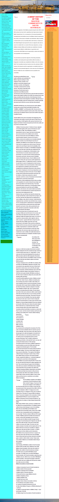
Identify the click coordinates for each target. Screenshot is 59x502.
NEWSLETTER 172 (50, 95)
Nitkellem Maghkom (5, 127)
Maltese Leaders (5, 70)
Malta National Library (6, 56)
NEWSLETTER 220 (50, 47)
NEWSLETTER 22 (50, 244)
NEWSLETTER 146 (50, 120)
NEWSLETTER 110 (50, 156)
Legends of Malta (5, 61)
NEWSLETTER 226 (50, 41)
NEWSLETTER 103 (50, 164)
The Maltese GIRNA (5, 110)
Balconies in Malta (5, 201)
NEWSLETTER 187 (50, 80)
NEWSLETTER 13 (50, 252)
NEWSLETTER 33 (50, 233)
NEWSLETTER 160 (50, 107)
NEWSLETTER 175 (50, 92)
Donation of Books (5, 155)
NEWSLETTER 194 (50, 73)
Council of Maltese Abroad (7, 204)
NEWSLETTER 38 (50, 228)
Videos (3, 173)
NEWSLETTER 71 (50, 196)
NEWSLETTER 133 (50, 134)
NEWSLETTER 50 (50, 217)
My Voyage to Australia (6, 68)
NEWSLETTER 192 (50, 75)
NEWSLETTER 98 (50, 169)
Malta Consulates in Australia (5, 177)
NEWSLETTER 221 (50, 46)
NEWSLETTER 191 (50, 76)
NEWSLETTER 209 (50, 58)
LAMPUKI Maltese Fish (6, 99)
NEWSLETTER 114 (50, 152)
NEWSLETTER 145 (50, 121)
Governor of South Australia (5, 227)
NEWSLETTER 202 (50, 65)
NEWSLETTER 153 (50, 114)
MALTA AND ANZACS (5, 236)
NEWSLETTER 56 (50, 212)
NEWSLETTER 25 (50, 241)
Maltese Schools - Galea (6, 21)
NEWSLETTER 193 (50, 74)
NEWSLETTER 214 (50, 53)
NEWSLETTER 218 (50, 49)
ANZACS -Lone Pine (5, 80)
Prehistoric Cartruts (5, 119)
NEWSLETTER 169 (50, 98)
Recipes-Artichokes (5, 111)
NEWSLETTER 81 (50, 187)
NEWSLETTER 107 (50, 159)
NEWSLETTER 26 (50, 240)
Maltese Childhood (5, 117)
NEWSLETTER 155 (50, 112)
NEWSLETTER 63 (50, 205)
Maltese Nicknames (5, 152)
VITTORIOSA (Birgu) (5, 185)
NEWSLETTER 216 (50, 51)
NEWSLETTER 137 (50, 130)
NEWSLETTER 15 (50, 250)
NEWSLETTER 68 (50, 200)
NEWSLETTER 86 (50, 182)
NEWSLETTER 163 (50, 104)
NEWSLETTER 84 (50, 184)
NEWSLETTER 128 (50, 139)
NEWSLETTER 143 (50, 123)
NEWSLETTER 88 (50, 179)
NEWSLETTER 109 (50, 157)
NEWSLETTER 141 (50, 125)
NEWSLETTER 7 (49, 258)
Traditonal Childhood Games (6, 41)
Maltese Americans (5, 85)
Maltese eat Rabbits (5, 164)
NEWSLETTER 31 (50, 235)
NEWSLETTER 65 (50, 203)
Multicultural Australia (6, 122)
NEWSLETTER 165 (50, 102)
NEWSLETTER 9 (49, 256)
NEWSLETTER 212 (50, 55)
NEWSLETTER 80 (50, 188)
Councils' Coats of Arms (6, 73)
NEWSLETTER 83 (50, 185)
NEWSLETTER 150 (50, 117)
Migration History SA (6, 138)
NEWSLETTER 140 (50, 126)
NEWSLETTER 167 (50, 100)
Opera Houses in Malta (6, 141)
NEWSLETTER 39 (50, 227)
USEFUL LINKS (4, 14)
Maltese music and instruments (5, 47)
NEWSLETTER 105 (50, 162)
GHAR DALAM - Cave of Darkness (6, 183)
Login (33, 500)
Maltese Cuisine (5, 102)
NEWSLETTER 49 (50, 218)
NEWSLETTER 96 (50, 171)
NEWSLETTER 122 (50, 144)
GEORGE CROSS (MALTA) (6, 88)
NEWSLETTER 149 (50, 118)
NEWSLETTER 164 (50, 103)
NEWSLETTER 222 (50, 45)
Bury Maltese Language (6, 18)
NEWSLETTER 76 (50, 192)
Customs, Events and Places (6, 63)
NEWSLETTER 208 (50, 59)
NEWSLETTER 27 (50, 239)
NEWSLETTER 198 (50, 69)
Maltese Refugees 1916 (6, 59)
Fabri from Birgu (5, 91)
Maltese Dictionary (5, 24)
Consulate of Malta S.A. (6, 135)
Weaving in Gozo (5, 200)
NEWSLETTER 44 (50, 222)
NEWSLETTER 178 (50, 89)
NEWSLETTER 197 (50, 70)
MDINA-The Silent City (6, 65)
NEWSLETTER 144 (50, 122)
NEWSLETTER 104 (50, 163)
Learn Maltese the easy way (6, 31)
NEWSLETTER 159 (50, 108)
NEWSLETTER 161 (50, 106)
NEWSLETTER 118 (50, 148)
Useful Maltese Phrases (6, 25)
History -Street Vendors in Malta (7, 50)
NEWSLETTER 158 (50, 109)
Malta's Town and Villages (7, 171)
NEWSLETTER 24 (50, 242)
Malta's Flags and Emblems (5, 97)
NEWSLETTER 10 (50, 255)
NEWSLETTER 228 (50, 39)
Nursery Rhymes (5, 147)
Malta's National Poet (6, 71)
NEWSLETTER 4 (49, 261)
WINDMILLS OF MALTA (6, 188)
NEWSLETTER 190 (50, 77)
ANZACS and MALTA (5, 133)
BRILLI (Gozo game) (5, 43)
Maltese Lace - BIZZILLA (6, 107)
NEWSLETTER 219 (50, 48)
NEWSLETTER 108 (50, 158)
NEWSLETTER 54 (50, 160)
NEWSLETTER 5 (49, 260)
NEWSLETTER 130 (50, 137)
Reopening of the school (6, 198)
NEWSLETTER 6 (49, 259)
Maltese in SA (4, 159)
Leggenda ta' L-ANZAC (6, 79)
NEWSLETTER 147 (50, 85)
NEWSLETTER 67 (50, 201)
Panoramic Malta (5, 136)
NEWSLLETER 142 (50, 124)
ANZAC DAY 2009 (5, 130)
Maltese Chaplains (4, 221)
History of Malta (5, 58)
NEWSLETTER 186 (50, 81)
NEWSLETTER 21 (50, 245)
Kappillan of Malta (5, 113)
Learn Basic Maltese (5, 33)
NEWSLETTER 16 (50, 249)
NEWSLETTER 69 (50, 198)
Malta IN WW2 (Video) (5, 232)
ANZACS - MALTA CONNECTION (5, 75)
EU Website (4, 207)
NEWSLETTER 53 (50, 214)
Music (3, 175)
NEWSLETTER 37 (50, 229)
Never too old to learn (6, 27)
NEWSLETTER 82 (50, 186)
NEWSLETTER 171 (50, 96)
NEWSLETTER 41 (50, 225)
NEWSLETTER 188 (50, 78)
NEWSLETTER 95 (50, 172)
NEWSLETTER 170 (50, 97)
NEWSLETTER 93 (50, 176)
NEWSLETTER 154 (50, 113)
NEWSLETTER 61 (50, 207)
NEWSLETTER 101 (50, 166)
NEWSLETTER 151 (50, 116)
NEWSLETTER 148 (50, 119)
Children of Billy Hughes (6, 139)
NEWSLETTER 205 (50, 62)
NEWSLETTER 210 (50, 57)
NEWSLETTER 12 (50, 253)
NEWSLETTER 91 (50, 175)
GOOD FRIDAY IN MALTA (6, 186)
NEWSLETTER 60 (50, 180)
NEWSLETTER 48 (50, 219)
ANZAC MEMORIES (5, 82)
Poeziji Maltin (4, 161)
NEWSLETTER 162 (50, 105)
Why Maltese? (4, 156)
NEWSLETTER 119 (50, 146)
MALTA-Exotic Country (6, 84)
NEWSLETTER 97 (50, 170)
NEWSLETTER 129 (50, 138)
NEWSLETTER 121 (50, 145)
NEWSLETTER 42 (50, 224)
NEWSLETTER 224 (50, 43)
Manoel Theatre (4, 231)
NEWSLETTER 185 (50, 82)
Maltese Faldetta (5, 128)
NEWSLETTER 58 (50, 210)
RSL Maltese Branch (5, 108)
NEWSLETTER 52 (50, 215)
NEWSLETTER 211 (50, 56)
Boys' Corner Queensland (6, 210)
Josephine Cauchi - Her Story (6, 54)
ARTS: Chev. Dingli (5, 125)
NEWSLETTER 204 (50, 63)
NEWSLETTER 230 (50, 37)
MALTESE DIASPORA (5, 19)
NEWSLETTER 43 (50, 223)
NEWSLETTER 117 (50, 149)
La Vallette (4, 145)
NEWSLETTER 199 (50, 68)
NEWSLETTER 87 (50, 181)
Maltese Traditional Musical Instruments (6, 215)
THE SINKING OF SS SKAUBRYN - (5, 196)
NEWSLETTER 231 (50, 36)
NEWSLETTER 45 (50, 221)
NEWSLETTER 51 (50, 216)
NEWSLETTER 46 (50, 220)
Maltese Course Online (6, 121)
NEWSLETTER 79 (50, 189)
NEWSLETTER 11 (49, 254)
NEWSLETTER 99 (50, 168)
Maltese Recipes (5, 90)
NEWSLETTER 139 (50, 127)
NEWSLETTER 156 (50, 111)
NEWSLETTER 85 (50, 183)
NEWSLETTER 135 (50, 132)
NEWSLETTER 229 (50, 38)
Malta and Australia (5, 206)
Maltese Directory (5, 124)
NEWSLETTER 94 (50, 173)
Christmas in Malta (5, 116)
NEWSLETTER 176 (50, 91)
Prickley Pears (4, 105)
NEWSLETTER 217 (50, 50)
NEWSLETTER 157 (50, 110)
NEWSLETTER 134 (50, 133)
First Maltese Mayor (5, 94)
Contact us (3, 237)
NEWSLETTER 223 (50, 44)
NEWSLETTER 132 (50, 135)
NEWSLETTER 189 (50, 79)
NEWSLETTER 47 (50, 199)
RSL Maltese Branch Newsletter (5, 180)
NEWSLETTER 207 (50, 60)
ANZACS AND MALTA (6, 77)
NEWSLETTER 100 (50, 167)
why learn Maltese (5, 52)
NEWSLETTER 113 (50, 153)
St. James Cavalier (4, 234)
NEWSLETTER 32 (50, 234)
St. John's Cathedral (5, 142)
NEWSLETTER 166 (50, 101)
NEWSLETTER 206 (50, 61)
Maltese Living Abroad (6, 37)
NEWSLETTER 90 (50, 177)
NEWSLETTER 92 (50, 174)
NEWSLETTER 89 (50, 178)
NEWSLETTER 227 (50, 40)
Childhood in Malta (5, 39)
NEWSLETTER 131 (50, 136)
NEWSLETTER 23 (50, 243)
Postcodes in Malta (5, 189)
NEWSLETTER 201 (50, 66)
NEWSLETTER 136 (50, 131)
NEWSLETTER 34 (50, 232)
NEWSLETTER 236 (50, 32)
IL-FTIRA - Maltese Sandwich (4, 224)
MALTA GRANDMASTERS (6, 144)
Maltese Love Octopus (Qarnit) (6, 166)
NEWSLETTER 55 (50, 213)
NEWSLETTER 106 (50, 161)
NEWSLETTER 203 (50, 64)
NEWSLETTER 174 (50, 93)
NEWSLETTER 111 (50, 155)
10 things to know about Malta (6, 35)
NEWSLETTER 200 (50, 67)
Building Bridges (5, 16)
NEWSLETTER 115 (50, 151)
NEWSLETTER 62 (50, 206)
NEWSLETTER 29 (50, 237)
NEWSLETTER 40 (50, 226)
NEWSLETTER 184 (50, 83)
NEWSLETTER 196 (50, 71)
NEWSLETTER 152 (50, 115)
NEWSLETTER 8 (49, 257)
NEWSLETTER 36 (50, 230)
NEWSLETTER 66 (50, 202)
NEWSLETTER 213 (50, 54)
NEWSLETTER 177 (50, 90)
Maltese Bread (4, 100)
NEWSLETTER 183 (50, 84)
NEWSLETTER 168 (50, 99)
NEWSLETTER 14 (50, 251)
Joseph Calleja (4, 229)
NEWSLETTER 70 (50, 197)
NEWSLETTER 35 (50, 231)
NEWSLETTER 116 (50, 150)
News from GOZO (5, 158)
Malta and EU (4, 93)
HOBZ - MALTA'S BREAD (6, 67)
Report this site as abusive (28, 500)
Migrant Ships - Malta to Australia (6, 193)
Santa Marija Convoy (6, 191)
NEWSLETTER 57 (50, 211)
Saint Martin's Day (5, 22)
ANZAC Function (5, 153)
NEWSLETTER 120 (50, 147)
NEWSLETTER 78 (50, 190)
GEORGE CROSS (5, 87)
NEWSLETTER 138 (50, 129)
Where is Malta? (5, 131)
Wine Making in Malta (6, 209)
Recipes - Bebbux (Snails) (6, 203)
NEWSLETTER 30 (50, 236)
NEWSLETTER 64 (50, 204)
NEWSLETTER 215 (50, 52)
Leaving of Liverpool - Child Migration (6, 219)
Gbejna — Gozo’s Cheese (6, 103)
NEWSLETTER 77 (50, 191)
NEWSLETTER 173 (50, 94)
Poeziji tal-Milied (5, 170)
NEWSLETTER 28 (50, 238)
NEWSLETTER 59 (50, 209)
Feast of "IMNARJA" (5, 114)
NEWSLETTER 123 (50, 143)
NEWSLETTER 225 (50, 42)
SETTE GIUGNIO (5, 45)
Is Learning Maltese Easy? (7, 28)
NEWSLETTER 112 (50, 154)
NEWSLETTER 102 (50, 165)
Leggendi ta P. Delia (5, 162)
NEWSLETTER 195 (50, 72)
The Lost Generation (6, 168)
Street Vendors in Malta (6, 150)
